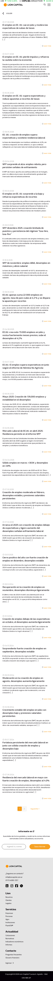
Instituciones (10, 922)
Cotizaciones (10, 935)
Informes (9, 945)
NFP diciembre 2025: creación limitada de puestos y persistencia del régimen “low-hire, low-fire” (25, 230)
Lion (8, 893)
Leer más (47, 46)
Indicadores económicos (14, 942)
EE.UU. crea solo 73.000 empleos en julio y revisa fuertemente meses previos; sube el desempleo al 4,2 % (24, 335)
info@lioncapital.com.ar (14, 877)
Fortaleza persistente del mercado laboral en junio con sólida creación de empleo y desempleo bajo (25, 745)
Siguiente (34, 809)
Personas (9, 916)
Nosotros (9, 897)
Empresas (9, 913)
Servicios (11, 909)
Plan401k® (9, 926)
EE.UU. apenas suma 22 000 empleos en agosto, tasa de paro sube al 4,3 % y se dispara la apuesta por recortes (26, 297)
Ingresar (9, 963)
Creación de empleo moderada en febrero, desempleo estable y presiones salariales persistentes (23, 495)
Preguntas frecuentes (14, 955)
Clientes (9, 900)
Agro (7, 919)
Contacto (11, 950)
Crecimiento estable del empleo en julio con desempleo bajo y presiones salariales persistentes (24, 712)
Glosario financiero (12, 958)
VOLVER (9, 13)
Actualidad (12, 931)
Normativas (10, 938)
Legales (8, 903)
